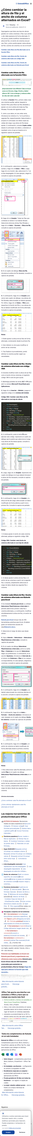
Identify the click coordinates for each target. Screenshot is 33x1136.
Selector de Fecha (18, 896)
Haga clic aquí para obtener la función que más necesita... (16, 969)
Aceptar (8, 1132)
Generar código (18, 826)
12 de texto (14, 914)
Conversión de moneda (17, 935)
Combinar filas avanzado (17, 940)
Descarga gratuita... (15, 1028)
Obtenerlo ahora (9, 627)
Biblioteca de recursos (17, 894)
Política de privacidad (15, 1128)
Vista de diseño (17, 889)
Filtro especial (14, 906)
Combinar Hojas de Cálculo (13, 899)
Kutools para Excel (7, 620)
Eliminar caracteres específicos (18, 916)
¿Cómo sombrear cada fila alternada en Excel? (16, 800)
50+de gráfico (10, 919)
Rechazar (22, 1132)
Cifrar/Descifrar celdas (12, 901)
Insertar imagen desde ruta (19, 928)
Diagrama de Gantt (24, 919)
